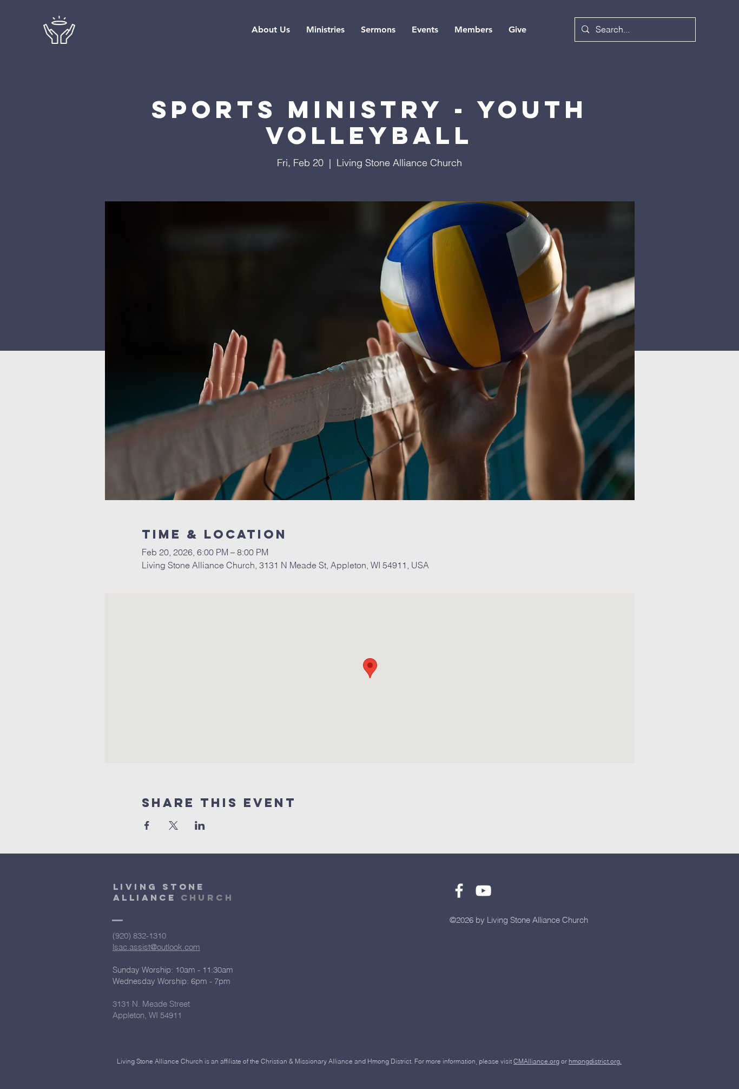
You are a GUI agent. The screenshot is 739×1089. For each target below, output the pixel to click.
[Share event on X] (173, 825)
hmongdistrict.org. (595, 1061)
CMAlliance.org (536, 1061)
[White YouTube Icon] (483, 890)
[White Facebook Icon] (459, 890)
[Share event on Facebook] (147, 825)
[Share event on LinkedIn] (200, 825)
